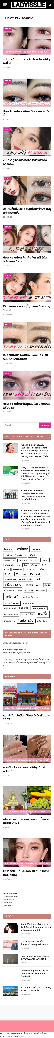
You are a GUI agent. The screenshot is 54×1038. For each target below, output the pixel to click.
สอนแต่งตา (10, 579)
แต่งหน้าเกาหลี (10, 608)
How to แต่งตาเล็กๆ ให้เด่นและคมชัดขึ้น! (26, 113)
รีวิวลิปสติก (30, 569)
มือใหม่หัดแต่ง (17, 569)
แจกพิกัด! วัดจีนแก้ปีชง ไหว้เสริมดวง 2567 (26, 717)
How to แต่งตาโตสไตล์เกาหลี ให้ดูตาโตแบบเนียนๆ (25, 259)
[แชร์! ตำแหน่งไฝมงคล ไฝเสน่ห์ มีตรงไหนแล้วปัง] (27, 852)
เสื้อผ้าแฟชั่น (9, 590)
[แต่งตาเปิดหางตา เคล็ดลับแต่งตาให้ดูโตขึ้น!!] (27, 41)
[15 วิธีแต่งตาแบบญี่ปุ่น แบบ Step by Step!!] (27, 287)
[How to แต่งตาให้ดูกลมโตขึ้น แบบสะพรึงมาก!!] (27, 385)
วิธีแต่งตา (21, 574)
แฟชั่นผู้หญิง (9, 621)
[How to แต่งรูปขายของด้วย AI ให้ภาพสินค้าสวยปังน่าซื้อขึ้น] (10, 959)
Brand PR (17, 436)
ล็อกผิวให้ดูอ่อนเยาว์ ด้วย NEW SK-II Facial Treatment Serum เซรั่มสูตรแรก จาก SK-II (36, 927)
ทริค (18, 565)
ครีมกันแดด (34, 560)
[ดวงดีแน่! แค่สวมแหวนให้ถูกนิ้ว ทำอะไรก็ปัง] (27, 749)
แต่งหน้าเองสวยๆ (11, 614)
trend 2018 (9, 560)
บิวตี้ (44, 565)
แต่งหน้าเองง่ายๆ (39, 608)
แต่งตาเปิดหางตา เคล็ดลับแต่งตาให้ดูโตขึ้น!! (26, 61)
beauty (8, 549)
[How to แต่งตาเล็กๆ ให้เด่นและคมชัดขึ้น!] (27, 93)
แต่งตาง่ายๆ (41, 591)
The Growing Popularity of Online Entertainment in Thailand (34, 973)
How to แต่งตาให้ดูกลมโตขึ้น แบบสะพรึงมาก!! (26, 406)
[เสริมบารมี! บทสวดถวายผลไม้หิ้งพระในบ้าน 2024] (27, 800)
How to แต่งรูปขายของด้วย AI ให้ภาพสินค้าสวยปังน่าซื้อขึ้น (35, 957)
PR (6, 436)
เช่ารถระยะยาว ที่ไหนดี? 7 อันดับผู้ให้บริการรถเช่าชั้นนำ (36, 989)
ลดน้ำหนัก (42, 569)
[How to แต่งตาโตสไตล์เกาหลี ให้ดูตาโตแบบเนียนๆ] (27, 239)
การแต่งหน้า (23, 560)
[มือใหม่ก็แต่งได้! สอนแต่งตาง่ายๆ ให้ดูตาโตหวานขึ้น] (27, 190)
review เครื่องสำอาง (15, 555)
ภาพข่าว (40, 436)
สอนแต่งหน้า (25, 579)
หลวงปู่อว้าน (8, 899)
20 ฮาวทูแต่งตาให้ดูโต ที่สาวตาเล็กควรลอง (25, 162)
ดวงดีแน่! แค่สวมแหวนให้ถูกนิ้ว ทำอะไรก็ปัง (24, 769)
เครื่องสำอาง (12, 584)
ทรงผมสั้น (9, 565)
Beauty (8, 29)
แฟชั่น (43, 614)
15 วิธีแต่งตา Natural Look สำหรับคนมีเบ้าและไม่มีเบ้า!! (25, 357)
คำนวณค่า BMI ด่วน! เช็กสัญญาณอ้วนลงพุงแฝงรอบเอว (35, 943)
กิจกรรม (29, 436)
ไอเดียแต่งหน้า (42, 621)
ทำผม (26, 565)
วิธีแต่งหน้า (35, 574)
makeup (36, 549)
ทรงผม (45, 560)
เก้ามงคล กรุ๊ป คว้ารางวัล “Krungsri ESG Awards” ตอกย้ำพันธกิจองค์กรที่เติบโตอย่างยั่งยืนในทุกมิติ (34, 495)
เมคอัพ (38, 585)
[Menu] (5, 4)
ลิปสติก (8, 574)
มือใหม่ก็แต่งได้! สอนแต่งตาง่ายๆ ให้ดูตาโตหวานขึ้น (27, 211)
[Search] (49, 4)
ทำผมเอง (35, 565)
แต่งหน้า (12, 597)
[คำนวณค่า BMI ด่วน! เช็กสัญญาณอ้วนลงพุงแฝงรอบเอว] (10, 945)
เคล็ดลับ (29, 585)
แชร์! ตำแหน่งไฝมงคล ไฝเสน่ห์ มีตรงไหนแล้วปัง (26, 873)
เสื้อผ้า (47, 585)
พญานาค (7, 905)
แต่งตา (29, 590)
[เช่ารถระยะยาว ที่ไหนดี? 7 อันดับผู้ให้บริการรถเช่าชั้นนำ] (10, 991)
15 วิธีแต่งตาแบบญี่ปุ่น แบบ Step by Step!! (26, 308)
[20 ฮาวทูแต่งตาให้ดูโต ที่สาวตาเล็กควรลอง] (27, 141)
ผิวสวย (6, 569)
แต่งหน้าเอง (24, 607)
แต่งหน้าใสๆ (27, 614)
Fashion (21, 548)
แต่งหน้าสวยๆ (11, 603)
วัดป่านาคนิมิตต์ (10, 893)
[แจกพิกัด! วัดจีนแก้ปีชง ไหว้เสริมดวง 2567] (27, 697)
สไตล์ (37, 579)
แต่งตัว (19, 591)
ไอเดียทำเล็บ (25, 621)
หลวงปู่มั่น (7, 902)
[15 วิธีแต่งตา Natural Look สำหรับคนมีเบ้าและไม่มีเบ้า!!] (27, 336)
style (32, 555)
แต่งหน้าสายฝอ (29, 603)
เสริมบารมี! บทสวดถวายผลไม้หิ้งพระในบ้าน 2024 (26, 821)
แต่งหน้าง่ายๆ (31, 597)
